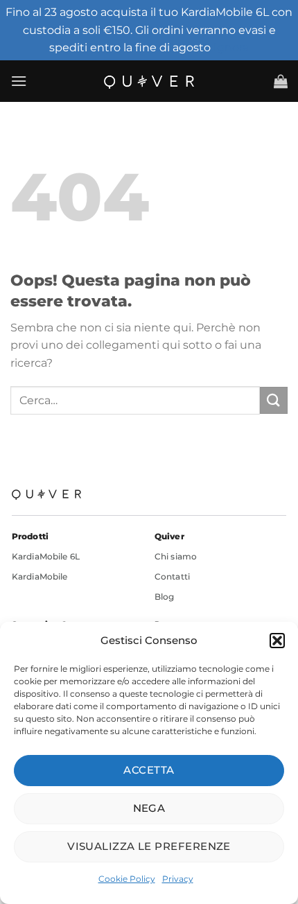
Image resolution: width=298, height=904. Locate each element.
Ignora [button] (231, 47)
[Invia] (274, 400)
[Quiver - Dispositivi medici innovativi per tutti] (149, 81)
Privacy (177, 878)
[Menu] (18, 81)
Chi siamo (176, 556)
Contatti (172, 576)
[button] (277, 640)
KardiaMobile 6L (46, 556)
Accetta (148, 769)
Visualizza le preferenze (149, 846)
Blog (164, 596)
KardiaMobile (39, 576)
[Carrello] (281, 81)
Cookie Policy (126, 878)
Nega (149, 808)
